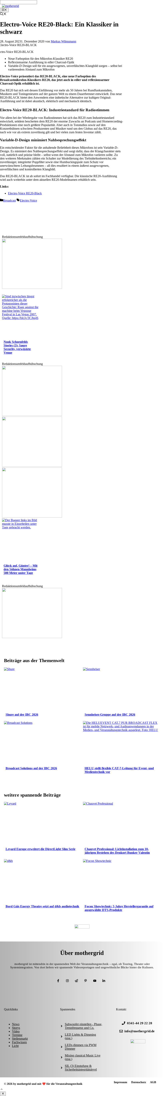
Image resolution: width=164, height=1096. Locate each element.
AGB (153, 1082)
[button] (1, 1089)
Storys (16, 1027)
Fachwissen (19, 1042)
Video (16, 1031)
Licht (15, 1046)
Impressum (120, 1082)
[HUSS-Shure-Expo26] (32, 465)
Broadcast (9, 200)
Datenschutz (138, 1082)
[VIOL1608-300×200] (32, 414)
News (15, 1024)
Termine (17, 1035)
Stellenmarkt (20, 1038)
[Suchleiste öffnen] (3, 14)
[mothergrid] (10, 6)
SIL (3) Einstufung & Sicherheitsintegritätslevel (81, 1067)
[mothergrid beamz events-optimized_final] (32, 287)
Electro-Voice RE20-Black (25, 193)
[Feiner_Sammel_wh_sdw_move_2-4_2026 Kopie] (32, 516)
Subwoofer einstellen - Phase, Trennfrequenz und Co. (83, 1025)
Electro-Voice (28, 200)
